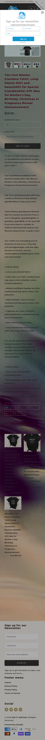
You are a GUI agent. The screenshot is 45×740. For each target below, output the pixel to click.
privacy (22, 53)
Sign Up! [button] (23, 39)
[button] (42, 12)
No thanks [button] (22, 42)
